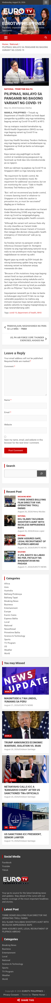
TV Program (10, 643)
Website (8, 424)
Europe (7, 611)
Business (8, 604)
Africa (7, 583)
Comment (9, 366)
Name (7, 400)
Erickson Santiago (27, 749)
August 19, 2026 (11, 841)
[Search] (41, 473)
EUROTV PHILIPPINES (23, 23)
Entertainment (11, 608)
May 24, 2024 (10, 108)
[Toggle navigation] (6, 37)
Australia (8, 590)
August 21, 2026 (25, 567)
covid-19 (13, 313)
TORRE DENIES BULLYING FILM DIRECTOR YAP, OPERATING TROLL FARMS (32, 504)
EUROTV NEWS (39, 548)
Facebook (6, 862)
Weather (22, 552)
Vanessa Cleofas (24, 108)
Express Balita (11, 618)
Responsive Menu (46, 2)
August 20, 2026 (11, 749)
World (7, 653)
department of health (27, 313)
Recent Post (14, 491)
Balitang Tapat (11, 597)
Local (6, 622)
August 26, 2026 (25, 512)
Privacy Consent (11, 995)
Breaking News (24, 497)
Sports (7, 639)
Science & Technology (14, 636)
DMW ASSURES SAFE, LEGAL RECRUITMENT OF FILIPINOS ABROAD (32, 541)
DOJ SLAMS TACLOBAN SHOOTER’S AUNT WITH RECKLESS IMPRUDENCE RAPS (31, 523)
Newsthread (10, 629)
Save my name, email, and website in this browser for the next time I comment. (23, 441)
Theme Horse (38, 995)
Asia (6, 587)
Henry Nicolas (39, 512)
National (9, 89)
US (5, 646)
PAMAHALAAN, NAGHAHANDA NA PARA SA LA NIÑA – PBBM (26, 327)
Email (7, 412)
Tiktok (5, 870)
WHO (39, 313)
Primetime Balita (24, 89)
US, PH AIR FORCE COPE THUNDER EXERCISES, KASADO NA (27, 339)
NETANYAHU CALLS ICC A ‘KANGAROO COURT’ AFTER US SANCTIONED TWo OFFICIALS (22, 790)
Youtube (6, 866)
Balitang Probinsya (13, 594)
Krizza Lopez (38, 531)
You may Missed (14, 663)
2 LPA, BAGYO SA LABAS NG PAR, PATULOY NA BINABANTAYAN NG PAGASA (31, 559)
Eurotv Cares (10, 615)
